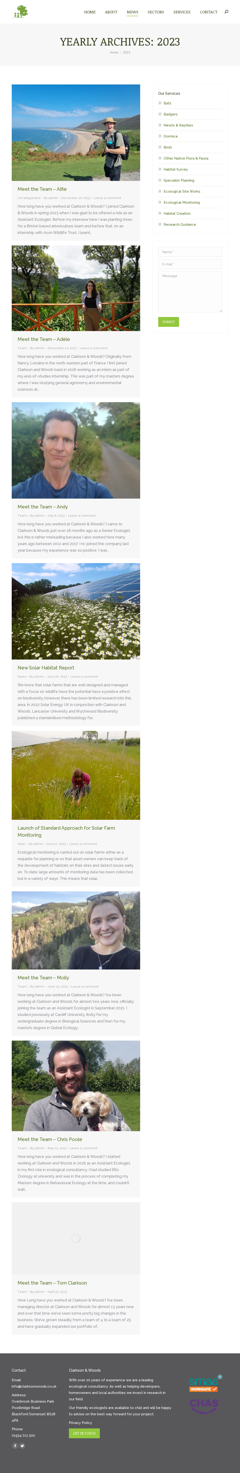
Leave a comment (107, 198)
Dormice (171, 136)
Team (22, 348)
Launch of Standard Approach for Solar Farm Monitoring (66, 831)
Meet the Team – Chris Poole (50, 1139)
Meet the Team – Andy (43, 507)
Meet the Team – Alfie (42, 189)
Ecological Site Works (182, 191)
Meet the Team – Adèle (44, 339)
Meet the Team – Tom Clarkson (52, 1283)
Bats (167, 103)
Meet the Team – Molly (43, 978)
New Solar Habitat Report (46, 668)
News (22, 676)
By (51, 198)
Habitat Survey (176, 169)
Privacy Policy (80, 1423)
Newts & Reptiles (178, 125)
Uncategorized (29, 198)
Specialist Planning (179, 180)
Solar (21, 844)
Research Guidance (180, 224)
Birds (168, 147)
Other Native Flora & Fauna (186, 158)
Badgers (171, 114)
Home (114, 52)
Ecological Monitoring (182, 202)
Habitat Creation (177, 213)
